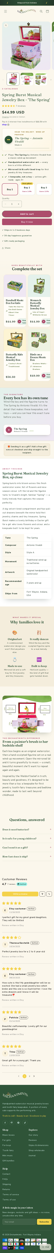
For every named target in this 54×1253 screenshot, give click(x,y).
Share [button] (8, 248)
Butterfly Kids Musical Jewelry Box (14, 357)
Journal (32, 1155)
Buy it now (27, 222)
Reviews (33, 1140)
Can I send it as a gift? (27, 847)
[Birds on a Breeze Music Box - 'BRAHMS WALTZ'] (39, 340)
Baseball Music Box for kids (15, 301)
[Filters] (42, 894)
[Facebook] (4, 1122)
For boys (6, 1145)
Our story (33, 1135)
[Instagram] (11, 1122)
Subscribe (44, 1222)
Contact (6, 1174)
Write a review (20, 894)
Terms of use (9, 1199)
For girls (6, 1140)
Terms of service (10, 1194)
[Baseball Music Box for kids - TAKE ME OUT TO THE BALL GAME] (15, 286)
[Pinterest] (18, 1122)
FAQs (5, 1179)
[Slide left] (3, 80)
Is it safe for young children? (27, 838)
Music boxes (8, 1135)
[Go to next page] (35, 1076)
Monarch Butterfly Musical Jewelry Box (37, 304)
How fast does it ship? (27, 856)
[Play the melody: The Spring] (8, 140)
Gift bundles (8, 1160)
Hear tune (24, 321)
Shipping (5, 117)
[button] (5, 11)
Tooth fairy (8, 1150)
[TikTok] (24, 1122)
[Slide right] (51, 80)
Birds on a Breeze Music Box (38, 357)
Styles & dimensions (38, 1145)
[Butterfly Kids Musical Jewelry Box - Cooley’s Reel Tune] (15, 340)
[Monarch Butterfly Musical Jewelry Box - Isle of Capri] (39, 286)
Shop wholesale (36, 1150)
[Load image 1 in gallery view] (13, 79)
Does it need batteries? (27, 829)
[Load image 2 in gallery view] (27, 79)
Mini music (7, 1155)
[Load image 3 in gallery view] (41, 79)
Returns (6, 1189)
